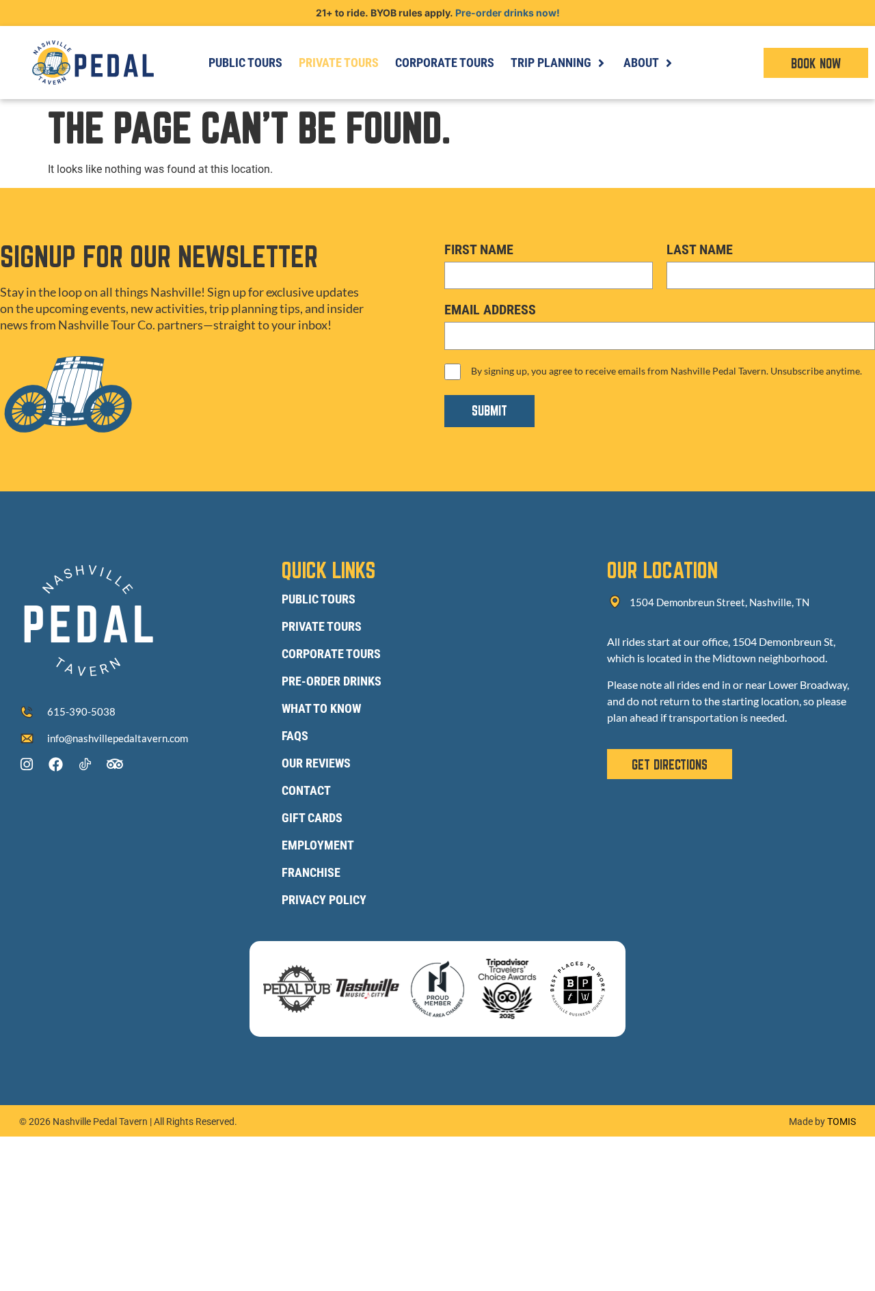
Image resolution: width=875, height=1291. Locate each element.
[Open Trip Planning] (601, 62)
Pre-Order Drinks (331, 681)
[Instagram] (26, 764)
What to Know (321, 708)
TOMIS (841, 1121)
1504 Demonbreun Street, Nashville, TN (719, 602)
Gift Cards (312, 818)
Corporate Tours (331, 654)
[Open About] (668, 62)
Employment (318, 845)
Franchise (311, 872)
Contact (306, 790)
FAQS (295, 736)
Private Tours (322, 626)
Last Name (700, 249)
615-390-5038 (81, 711)
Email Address (490, 309)
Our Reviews (316, 763)
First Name (478, 249)
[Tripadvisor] (114, 764)
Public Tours (318, 599)
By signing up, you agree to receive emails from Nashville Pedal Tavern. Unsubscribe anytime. (666, 371)
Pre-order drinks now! (507, 12)
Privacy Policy (324, 900)
